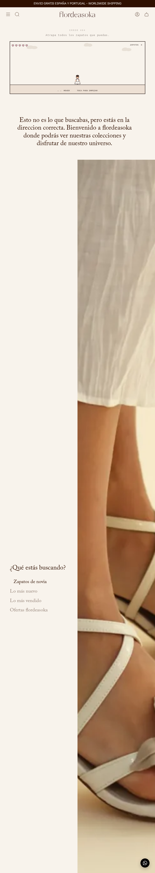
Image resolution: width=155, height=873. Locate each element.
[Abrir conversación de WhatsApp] (145, 863)
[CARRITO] (146, 14)
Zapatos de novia (30, 582)
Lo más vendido (25, 601)
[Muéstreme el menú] (8, 14)
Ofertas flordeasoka (29, 611)
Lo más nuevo (23, 592)
